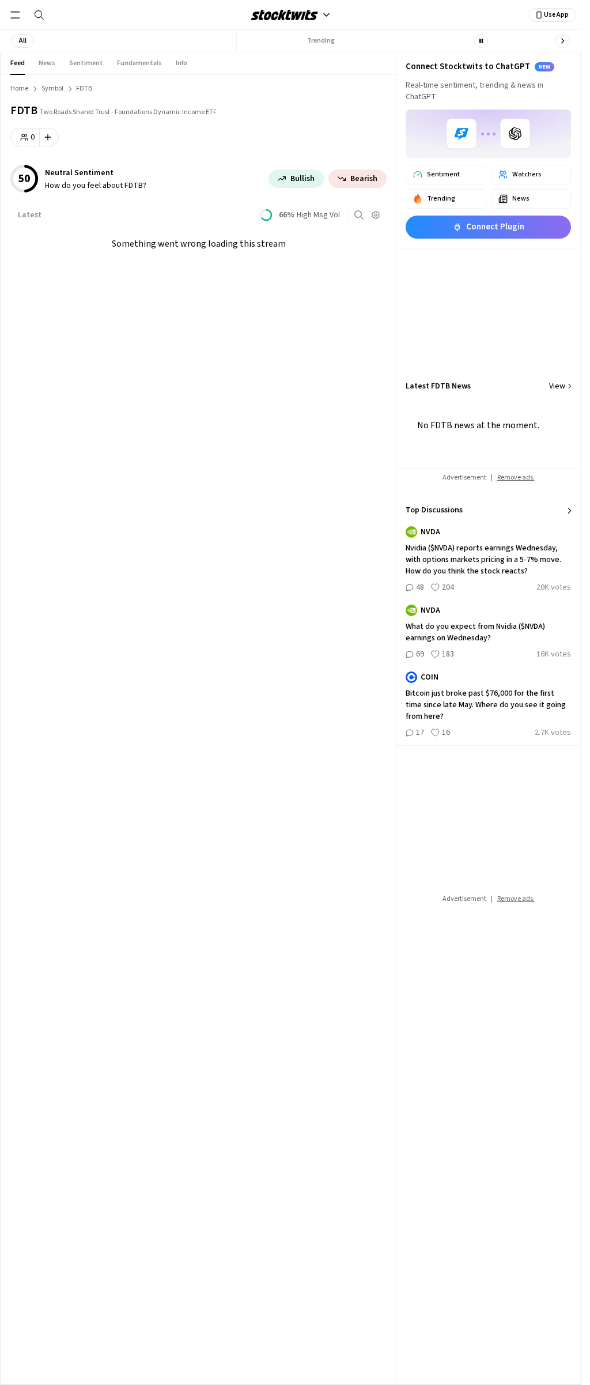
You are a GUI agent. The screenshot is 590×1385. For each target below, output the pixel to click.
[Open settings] (376, 215)
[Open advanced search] (359, 215)
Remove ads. (516, 477)
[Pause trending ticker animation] (481, 41)
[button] (23, 41)
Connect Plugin (495, 227)
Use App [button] (556, 15)
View (557, 386)
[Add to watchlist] (49, 137)
